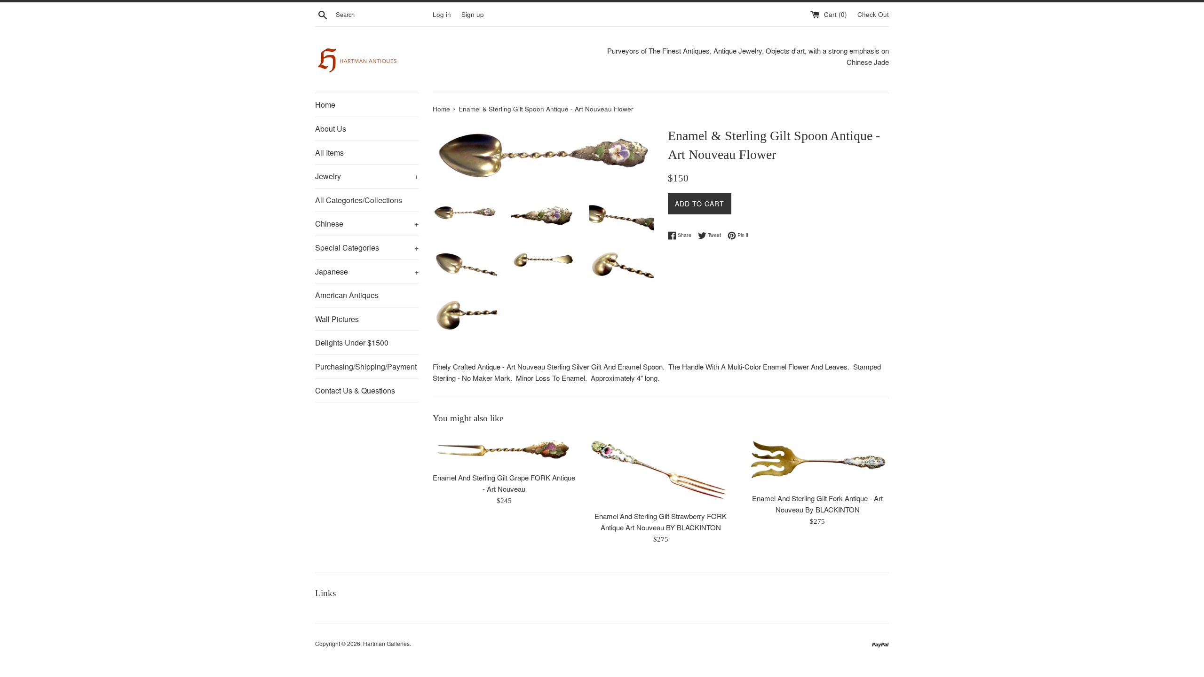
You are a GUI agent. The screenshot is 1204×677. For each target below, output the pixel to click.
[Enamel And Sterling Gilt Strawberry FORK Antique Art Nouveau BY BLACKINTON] (660, 470)
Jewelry (367, 176)
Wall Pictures (337, 319)
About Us (330, 128)
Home (325, 104)
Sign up (472, 14)
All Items (329, 152)
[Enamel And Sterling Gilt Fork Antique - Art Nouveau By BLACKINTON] (817, 461)
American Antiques (347, 295)
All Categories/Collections (358, 200)
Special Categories (367, 247)
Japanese (367, 271)
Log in (442, 14)
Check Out (873, 14)
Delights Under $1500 (351, 342)
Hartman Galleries (386, 643)
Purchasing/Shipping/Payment (366, 366)
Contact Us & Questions (355, 390)
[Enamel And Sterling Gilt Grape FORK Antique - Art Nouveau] (504, 450)
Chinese (367, 223)
